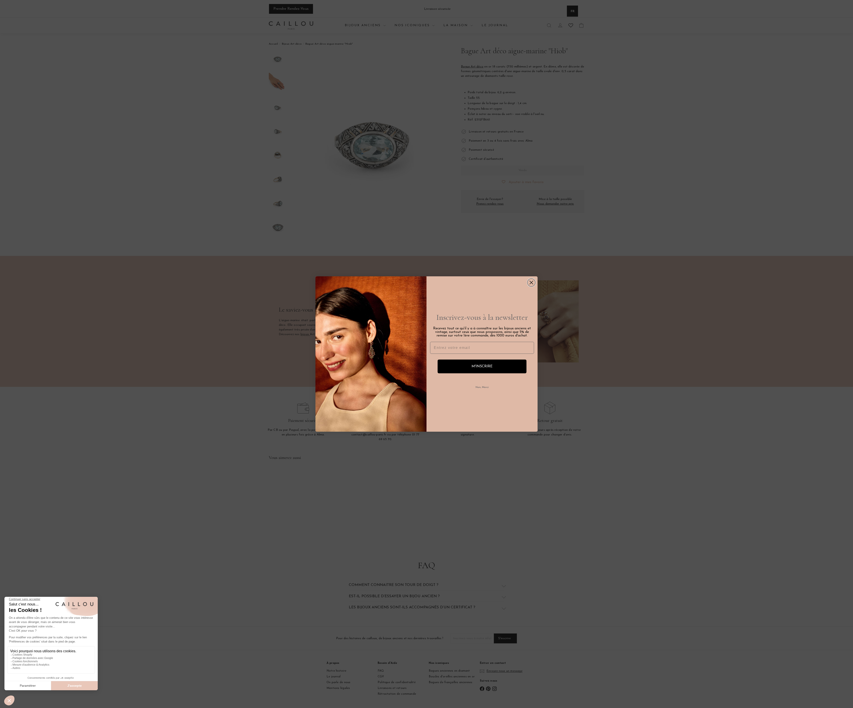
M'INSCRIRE (482, 366)
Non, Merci (482, 387)
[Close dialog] (531, 283)
